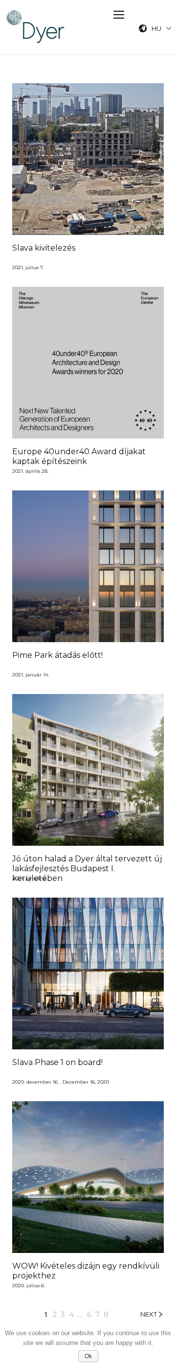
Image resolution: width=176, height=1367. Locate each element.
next (148, 1314)
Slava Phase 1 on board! (57, 1062)
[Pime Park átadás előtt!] (88, 566)
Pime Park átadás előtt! (57, 655)
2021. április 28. (30, 471)
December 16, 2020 (86, 1082)
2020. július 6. (28, 1286)
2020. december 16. (35, 1082)
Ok (88, 1356)
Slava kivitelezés (43, 248)
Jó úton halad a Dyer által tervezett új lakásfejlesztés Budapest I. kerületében (87, 868)
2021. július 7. (28, 268)
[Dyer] (36, 27)
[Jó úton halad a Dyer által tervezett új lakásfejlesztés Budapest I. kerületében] (88, 770)
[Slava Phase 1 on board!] (88, 973)
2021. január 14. (30, 675)
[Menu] (118, 15)
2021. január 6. (29, 878)
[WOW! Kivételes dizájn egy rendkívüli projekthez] (88, 1177)
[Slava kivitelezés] (88, 159)
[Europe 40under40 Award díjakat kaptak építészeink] (88, 363)
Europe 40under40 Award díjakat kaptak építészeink (79, 456)
